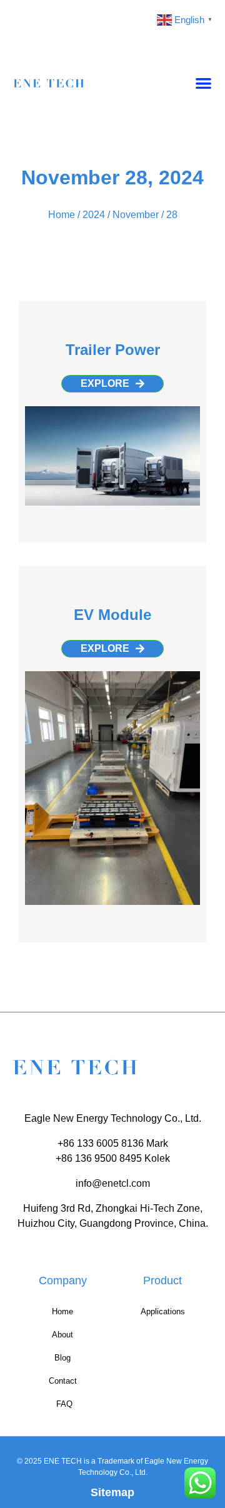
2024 (93, 214)
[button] (204, 83)
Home (61, 214)
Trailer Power (113, 349)
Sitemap (112, 1492)
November (135, 214)
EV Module (112, 614)
